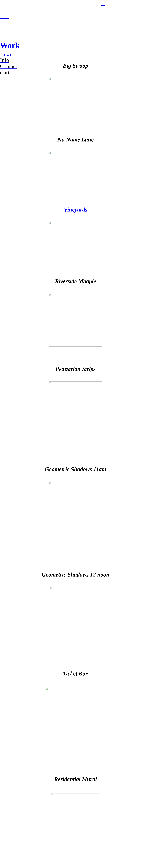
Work (10, 45)
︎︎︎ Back (6, 55)
